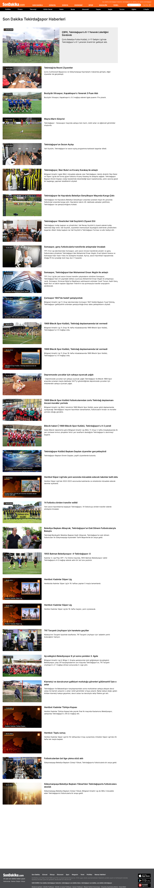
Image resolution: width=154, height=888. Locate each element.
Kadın (62, 9)
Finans (20, 9)
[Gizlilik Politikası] (48, 887)
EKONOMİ (78, 5)
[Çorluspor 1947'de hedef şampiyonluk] (22, 308)
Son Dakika (36, 874)
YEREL (115, 5)
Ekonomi (60, 874)
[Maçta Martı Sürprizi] (22, 129)
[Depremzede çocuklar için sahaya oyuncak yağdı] (22, 384)
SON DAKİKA (37, 5)
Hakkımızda (6, 881)
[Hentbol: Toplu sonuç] (22, 742)
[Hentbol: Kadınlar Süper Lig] (22, 589)
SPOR (91, 5)
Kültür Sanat (47, 9)
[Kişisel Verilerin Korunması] (92, 887)
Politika (8, 9)
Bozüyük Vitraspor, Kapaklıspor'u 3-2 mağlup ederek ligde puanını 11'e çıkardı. (75, 97)
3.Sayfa (146, 9)
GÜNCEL (52, 5)
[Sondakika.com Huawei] (144, 885)
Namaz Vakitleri (100, 874)
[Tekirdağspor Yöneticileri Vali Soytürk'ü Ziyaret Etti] (22, 231)
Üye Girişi (145, 5)
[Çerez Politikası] (77, 887)
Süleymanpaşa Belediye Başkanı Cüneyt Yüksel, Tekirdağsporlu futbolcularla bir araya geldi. (80, 762)
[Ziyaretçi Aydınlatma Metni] (109, 887)
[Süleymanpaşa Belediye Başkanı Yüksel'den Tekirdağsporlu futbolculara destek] (22, 794)
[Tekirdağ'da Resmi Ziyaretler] (22, 77)
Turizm (121, 9)
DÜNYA (65, 5)
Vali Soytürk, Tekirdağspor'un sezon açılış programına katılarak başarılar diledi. (75, 149)
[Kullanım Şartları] (37, 887)
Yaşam (98, 9)
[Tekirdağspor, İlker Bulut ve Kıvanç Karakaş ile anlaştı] (22, 180)
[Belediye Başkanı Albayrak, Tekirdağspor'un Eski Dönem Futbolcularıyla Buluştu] (22, 538)
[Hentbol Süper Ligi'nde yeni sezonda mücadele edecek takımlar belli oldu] (22, 487)
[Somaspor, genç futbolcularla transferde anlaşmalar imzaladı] (22, 256)
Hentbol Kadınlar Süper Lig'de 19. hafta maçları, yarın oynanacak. (70, 609)
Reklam (13, 881)
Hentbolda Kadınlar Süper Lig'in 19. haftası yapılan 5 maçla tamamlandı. (72, 583)
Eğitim (134, 9)
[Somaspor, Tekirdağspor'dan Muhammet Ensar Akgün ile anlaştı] (22, 282)
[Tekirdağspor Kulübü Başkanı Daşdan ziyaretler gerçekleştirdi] (22, 461)
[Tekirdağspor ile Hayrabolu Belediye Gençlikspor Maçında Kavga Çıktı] (22, 205)
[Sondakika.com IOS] (144, 876)
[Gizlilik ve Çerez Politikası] (63, 887)
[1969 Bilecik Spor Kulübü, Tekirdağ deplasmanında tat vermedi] (22, 333)
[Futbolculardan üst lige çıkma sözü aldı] (22, 768)
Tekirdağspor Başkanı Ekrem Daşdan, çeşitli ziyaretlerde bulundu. (70, 455)
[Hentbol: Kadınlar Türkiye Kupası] (22, 717)
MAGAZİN (103, 5)
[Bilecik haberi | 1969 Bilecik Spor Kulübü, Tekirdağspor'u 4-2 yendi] (22, 435)
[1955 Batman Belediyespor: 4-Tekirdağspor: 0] (22, 563)
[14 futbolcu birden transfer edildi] (22, 512)
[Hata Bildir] (122, 887)
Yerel (82, 874)
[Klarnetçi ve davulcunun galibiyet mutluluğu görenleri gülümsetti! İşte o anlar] (22, 691)
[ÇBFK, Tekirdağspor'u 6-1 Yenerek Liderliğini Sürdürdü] (31, 45)
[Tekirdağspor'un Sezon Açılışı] (22, 154)
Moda (73, 9)
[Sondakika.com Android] (144, 880)
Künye (23, 881)
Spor (67, 874)
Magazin (75, 874)
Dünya (52, 874)
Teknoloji (33, 9)
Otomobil (85, 9)
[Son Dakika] (14, 4)
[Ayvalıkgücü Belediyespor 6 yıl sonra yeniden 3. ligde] (22, 666)
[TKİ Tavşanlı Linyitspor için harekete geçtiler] (22, 640)
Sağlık (110, 9)
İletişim (18, 881)
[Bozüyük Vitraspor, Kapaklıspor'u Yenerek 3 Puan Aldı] (22, 103)
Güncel (44, 874)
